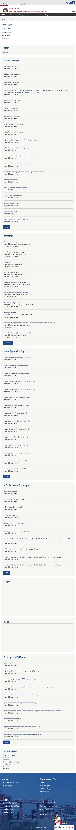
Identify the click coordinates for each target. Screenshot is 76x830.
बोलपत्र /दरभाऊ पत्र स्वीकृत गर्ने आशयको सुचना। (16, 531)
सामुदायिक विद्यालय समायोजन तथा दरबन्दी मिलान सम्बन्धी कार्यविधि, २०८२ (22, 727)
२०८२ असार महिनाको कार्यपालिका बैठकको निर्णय (16, 461)
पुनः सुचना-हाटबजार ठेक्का (10, 515)
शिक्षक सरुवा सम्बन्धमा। (9, 262)
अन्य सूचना (8, 343)
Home (3, 19)
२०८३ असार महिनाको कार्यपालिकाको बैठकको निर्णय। (17, 357)
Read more (5, 38)
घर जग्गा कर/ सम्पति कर (9, 755)
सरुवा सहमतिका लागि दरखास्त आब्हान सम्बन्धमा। (61, 15)
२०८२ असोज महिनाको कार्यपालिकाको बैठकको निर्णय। (17, 437)
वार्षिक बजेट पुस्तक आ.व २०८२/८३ (12, 74)
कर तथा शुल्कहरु (8, 786)
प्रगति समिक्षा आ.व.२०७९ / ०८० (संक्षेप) (14, 132)
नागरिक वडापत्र (45, 789)
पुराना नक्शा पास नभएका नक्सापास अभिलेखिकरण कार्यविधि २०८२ (20, 679)
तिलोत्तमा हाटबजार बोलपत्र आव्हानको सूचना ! (15, 507)
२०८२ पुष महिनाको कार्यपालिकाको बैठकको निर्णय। (16, 413)
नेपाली (24, 4)
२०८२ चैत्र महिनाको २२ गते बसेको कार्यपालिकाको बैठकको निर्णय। (20, 389)
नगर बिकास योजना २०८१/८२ (11, 108)
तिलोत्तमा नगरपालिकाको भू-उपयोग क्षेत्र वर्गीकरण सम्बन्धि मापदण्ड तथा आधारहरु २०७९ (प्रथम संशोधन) (29, 687)
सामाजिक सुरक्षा (45, 786)
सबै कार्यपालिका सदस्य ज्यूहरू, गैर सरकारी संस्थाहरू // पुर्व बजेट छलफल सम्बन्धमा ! (24, 172)
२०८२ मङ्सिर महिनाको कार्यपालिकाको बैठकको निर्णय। (17, 421)
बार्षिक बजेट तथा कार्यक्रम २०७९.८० (13, 180)
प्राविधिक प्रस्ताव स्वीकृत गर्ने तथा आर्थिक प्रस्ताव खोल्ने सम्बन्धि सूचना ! (22, 549)
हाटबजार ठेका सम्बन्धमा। (10, 313)
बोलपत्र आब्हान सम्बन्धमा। (10, 242)
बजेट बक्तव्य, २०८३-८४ (10, 66)
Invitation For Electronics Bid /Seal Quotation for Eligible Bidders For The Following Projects (32, 557)
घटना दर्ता (43, 782)
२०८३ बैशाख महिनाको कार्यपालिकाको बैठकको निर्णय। (17, 373)
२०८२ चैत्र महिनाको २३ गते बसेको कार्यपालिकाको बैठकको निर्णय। (20, 381)
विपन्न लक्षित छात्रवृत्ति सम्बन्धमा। (12, 272)
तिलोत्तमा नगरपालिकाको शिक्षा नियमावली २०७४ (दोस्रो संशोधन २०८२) (21, 695)
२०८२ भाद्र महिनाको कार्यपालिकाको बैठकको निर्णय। (16, 445)
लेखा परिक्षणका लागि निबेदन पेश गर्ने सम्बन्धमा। (16, 15)
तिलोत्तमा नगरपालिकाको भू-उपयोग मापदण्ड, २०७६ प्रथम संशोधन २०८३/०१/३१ (23, 671)
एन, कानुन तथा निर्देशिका (10, 782)
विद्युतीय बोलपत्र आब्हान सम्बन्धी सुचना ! (13, 124)
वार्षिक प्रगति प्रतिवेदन (10, 803)
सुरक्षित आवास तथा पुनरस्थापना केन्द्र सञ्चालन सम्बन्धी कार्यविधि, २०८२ (21, 703)
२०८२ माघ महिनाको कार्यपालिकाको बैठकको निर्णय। (16, 405)
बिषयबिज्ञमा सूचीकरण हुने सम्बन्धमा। (12, 302)
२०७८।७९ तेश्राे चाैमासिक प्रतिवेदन (13, 196)
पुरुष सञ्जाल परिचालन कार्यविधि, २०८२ (13, 719)
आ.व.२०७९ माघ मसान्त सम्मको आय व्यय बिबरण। (16, 188)
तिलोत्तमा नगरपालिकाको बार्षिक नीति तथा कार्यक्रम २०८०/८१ (19, 156)
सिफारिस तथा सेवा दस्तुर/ (9, 762)
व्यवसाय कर (6, 760)
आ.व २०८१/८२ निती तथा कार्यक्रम (12, 100)
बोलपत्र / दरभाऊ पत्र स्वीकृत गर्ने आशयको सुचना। (16, 523)
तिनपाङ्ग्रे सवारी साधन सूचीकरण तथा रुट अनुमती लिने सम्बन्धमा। (20, 333)
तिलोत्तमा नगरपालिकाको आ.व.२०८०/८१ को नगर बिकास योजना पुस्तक (21, 140)
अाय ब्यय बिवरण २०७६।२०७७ (12, 204)
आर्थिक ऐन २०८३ (8, 663)
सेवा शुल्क (18, 762)
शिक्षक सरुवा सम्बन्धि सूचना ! (38, 15)
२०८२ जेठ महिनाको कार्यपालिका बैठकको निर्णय (15, 469)
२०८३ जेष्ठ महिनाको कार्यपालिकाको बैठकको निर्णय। (16, 365)
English (18, 4)
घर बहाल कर (6, 757)
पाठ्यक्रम (5, 52)
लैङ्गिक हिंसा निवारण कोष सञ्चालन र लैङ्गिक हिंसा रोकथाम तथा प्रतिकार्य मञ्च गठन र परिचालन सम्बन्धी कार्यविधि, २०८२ (34, 711)
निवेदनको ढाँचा (44, 792)
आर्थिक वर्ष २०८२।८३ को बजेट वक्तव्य (13, 82)
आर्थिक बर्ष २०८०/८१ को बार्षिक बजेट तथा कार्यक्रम (16, 148)
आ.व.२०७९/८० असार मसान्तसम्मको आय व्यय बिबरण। (17, 164)
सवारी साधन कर (7, 764)
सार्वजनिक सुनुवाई (8, 809)
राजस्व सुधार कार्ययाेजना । (10, 211)
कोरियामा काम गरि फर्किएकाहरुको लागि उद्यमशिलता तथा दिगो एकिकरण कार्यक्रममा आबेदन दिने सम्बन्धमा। (29, 323)
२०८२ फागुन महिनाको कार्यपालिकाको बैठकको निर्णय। (17, 397)
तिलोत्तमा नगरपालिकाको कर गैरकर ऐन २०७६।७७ (16, 219)
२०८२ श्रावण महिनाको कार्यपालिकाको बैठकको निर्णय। (17, 453)
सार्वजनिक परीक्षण (8, 812)
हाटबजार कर (6, 766)
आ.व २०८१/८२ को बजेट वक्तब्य (12, 116)
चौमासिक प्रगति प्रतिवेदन (11, 806)
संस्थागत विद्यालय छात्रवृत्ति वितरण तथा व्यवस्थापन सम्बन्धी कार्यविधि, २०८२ (22, 735)
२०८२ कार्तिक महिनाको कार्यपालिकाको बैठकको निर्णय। (17, 429)
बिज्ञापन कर (6, 768)
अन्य (6, 227)
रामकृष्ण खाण (6, 28)
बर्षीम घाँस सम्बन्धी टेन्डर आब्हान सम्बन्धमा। (14, 252)
